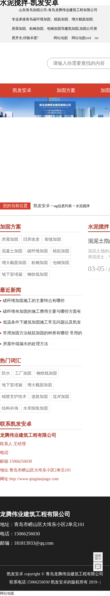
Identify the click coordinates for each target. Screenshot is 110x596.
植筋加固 (61, 251)
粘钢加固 (39, 263)
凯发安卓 (22, 90)
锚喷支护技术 (14, 396)
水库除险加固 (35, 408)
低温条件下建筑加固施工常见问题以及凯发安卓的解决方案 (42, 324)
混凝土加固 (12, 251)
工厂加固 (23, 373)
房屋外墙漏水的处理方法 (25, 344)
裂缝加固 (53, 239)
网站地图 (61, 38)
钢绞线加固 (46, 373)
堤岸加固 (61, 396)
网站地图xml (81, 38)
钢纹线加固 (37, 274)
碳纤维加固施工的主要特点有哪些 (34, 300)
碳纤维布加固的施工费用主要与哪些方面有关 (42, 313)
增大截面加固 (14, 263)
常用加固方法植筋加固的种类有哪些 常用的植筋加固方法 (42, 334)
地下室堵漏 (12, 274)
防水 (6, 373)
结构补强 (10, 408)
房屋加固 (10, 239)
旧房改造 (31, 239)
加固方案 (66, 90)
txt (96, 38)
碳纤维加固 (37, 251)
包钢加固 (61, 263)
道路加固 (39, 396)
